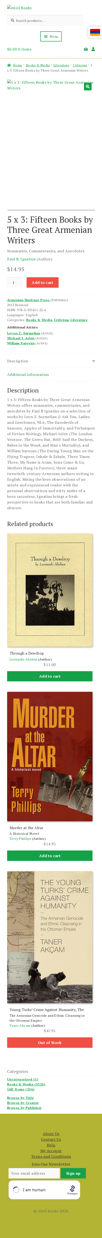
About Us (51, 1133)
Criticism (80, 65)
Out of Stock (50, 1042)
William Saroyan (21, 343)
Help (51, 1145)
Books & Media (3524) (26, 1084)
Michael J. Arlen (20, 338)
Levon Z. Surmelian (23, 333)
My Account (51, 1150)
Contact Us (51, 1139)
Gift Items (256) (20, 1089)
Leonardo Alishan (23, 659)
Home (17, 65)
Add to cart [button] (49, 676)
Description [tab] (17, 361)
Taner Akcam (19, 1025)
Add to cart (42, 282)
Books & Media (38, 65)
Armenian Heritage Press (28, 300)
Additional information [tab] (28, 374)
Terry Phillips (20, 838)
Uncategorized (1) (22, 1079)
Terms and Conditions (51, 1156)
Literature (61, 65)
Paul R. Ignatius (21, 259)
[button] (88, 86)
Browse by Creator (23, 1102)
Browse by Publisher (24, 1107)
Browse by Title (20, 1097)
